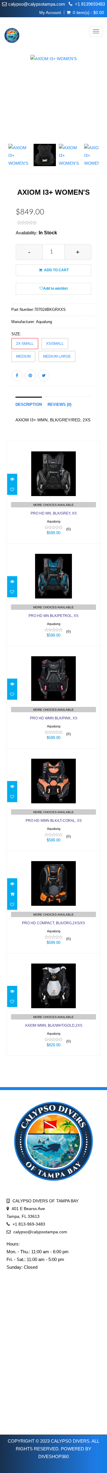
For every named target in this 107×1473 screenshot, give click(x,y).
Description (28, 405)
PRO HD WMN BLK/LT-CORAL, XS (54, 821)
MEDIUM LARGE (57, 356)
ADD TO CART (56, 270)
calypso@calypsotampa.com (36, 4)
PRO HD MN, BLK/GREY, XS (54, 513)
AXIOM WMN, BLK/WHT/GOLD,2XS (53, 1025)
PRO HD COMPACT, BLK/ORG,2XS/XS (53, 923)
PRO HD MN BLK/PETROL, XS (53, 616)
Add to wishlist (55, 288)
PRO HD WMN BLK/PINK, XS (53, 718)
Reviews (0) (59, 405)
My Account (50, 12)
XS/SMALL (55, 344)
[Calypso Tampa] (9, 31)
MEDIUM (23, 356)
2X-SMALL (25, 344)
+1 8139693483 (90, 4)
